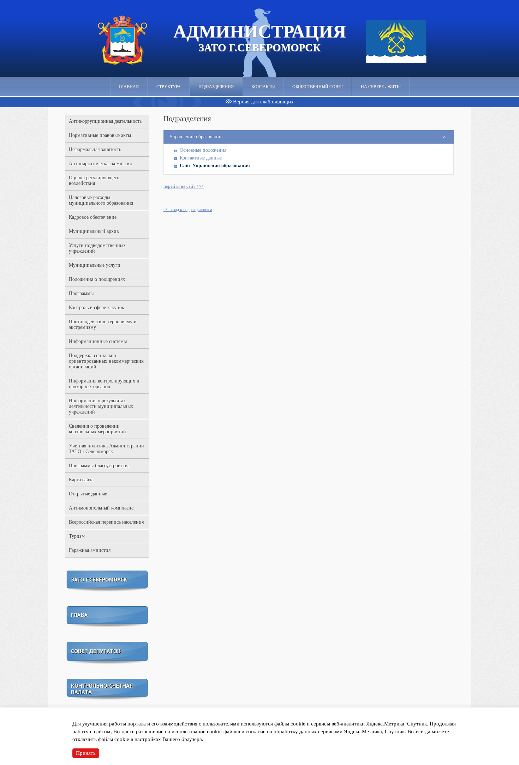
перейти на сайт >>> (183, 186)
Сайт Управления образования (215, 165)
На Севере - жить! (381, 86)
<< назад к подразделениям (187, 209)
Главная (129, 86)
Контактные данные (201, 158)
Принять (86, 753)
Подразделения (216, 86)
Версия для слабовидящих (263, 101)
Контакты (263, 86)
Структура (168, 86)
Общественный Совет (317, 86)
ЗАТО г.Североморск (259, 37)
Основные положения (203, 150)
